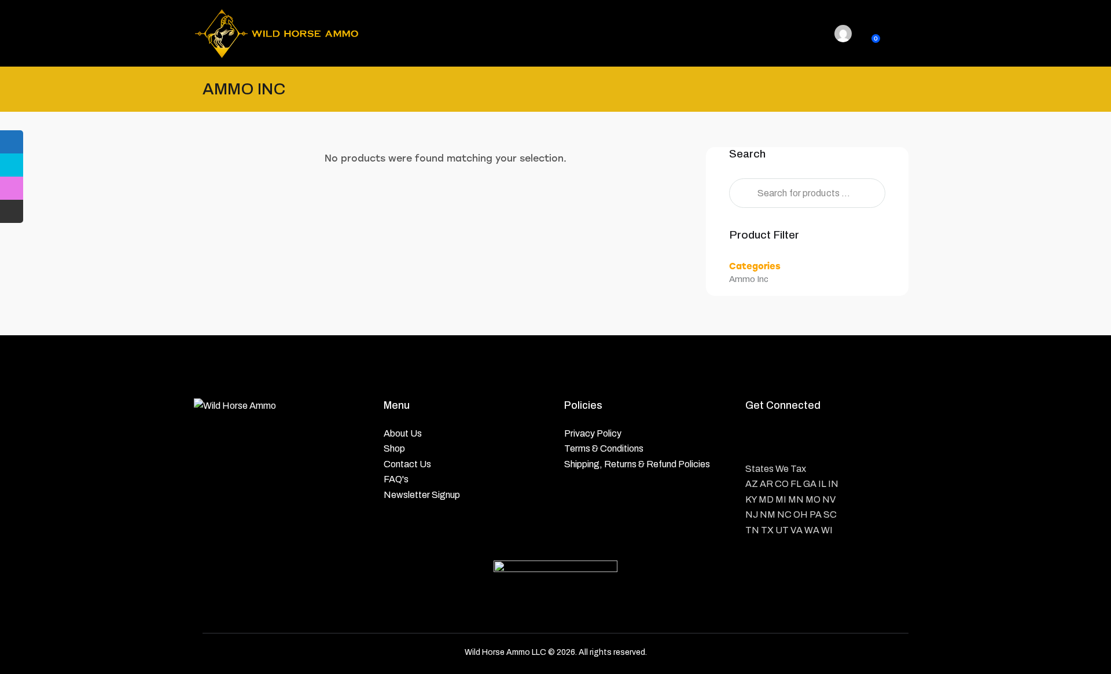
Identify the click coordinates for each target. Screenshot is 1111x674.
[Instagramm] (816, 439)
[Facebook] (758, 439)
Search (741, 193)
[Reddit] (845, 439)
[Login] (843, 33)
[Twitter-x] (787, 439)
